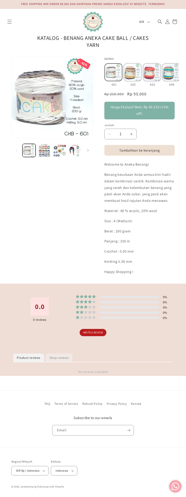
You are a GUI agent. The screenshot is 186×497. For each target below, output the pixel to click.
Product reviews (28, 358)
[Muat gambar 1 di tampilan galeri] (29, 150)
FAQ (47, 404)
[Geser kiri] (16, 150)
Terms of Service (66, 404)
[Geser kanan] (88, 150)
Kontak (136, 404)
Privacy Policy (117, 404)
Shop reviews (59, 358)
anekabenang (29, 486)
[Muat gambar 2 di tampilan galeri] (44, 150)
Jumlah (109, 125)
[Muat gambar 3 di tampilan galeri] (59, 150)
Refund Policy (92, 404)
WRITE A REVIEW (93, 332)
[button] (10, 22)
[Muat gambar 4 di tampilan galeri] (75, 150)
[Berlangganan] (129, 430)
